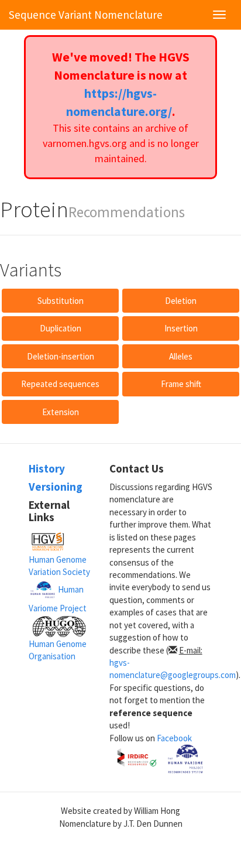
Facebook (174, 738)
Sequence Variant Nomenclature (86, 15)
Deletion (181, 300)
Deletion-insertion (60, 356)
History (47, 468)
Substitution (60, 300)
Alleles (180, 356)
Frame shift (181, 383)
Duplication (60, 328)
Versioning (55, 487)
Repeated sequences (60, 383)
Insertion (181, 328)
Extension (60, 411)
